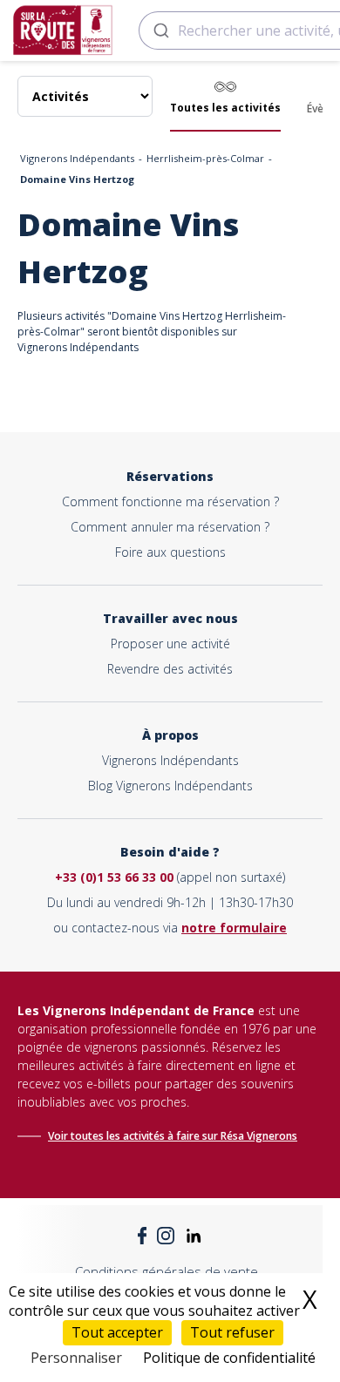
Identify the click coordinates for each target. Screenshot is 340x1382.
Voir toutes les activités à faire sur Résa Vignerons (172, 1135)
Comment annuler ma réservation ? (170, 526)
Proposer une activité (170, 643)
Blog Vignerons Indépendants (170, 785)
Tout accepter (117, 1332)
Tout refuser (232, 1332)
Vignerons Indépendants (77, 158)
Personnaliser (76, 1357)
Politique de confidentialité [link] (229, 1357)
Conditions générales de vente (166, 1271)
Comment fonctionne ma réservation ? (170, 501)
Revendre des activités (170, 669)
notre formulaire (234, 927)
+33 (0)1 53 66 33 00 (114, 877)
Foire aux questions (170, 552)
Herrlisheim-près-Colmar (205, 158)
